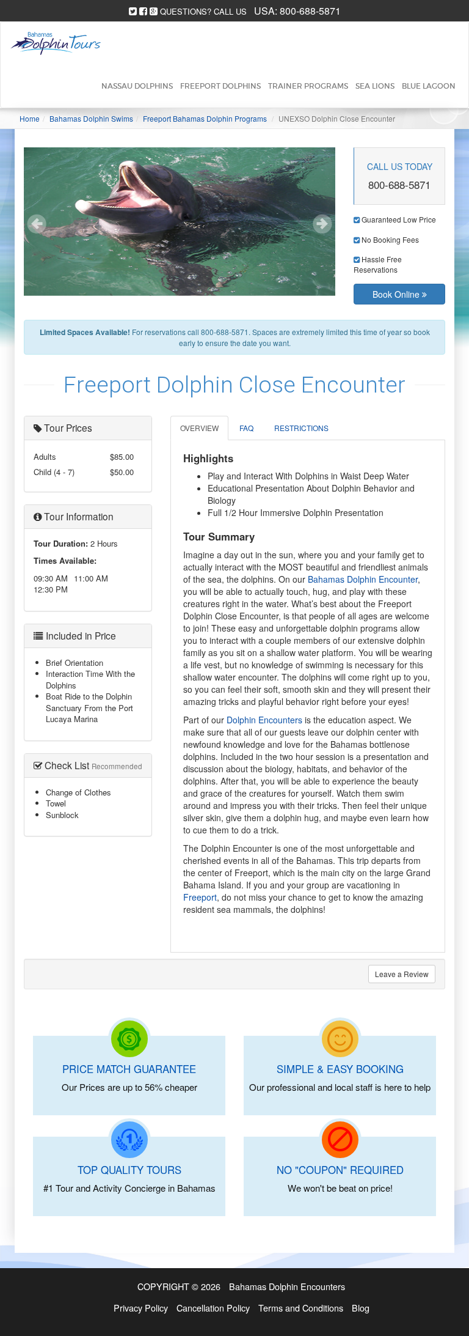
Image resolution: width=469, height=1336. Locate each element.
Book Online (397, 294)
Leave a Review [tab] (402, 974)
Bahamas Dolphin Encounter (363, 579)
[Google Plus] (154, 11)
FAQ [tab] (246, 428)
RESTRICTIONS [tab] (301, 428)
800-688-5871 (310, 11)
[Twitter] (133, 11)
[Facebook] (143, 11)
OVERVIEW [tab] (199, 428)
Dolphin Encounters (264, 720)
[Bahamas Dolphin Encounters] (55, 43)
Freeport (200, 897)
